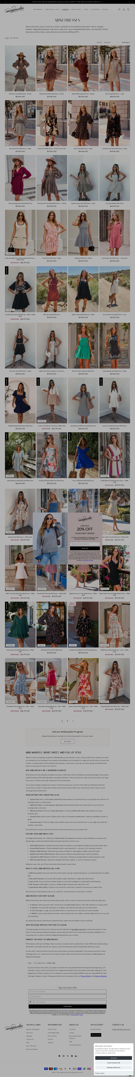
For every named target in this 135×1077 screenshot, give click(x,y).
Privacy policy (99, 1073)
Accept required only (113, 1063)
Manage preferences (113, 1067)
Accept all (114, 1058)
